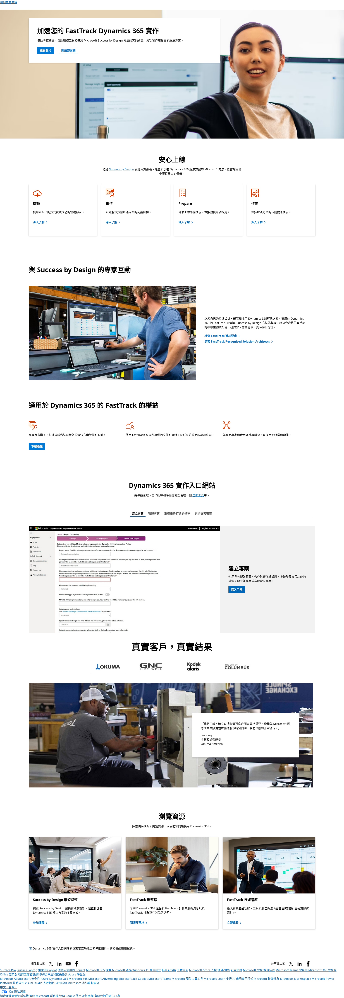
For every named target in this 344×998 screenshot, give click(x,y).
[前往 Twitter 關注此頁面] (51, 963)
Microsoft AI (8, 979)
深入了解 (38, 222)
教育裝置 (269, 970)
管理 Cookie (67, 996)
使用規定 (81, 996)
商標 (91, 996)
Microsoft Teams (159, 979)
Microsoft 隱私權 (79, 983)
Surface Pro (8, 970)
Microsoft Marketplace (295, 979)
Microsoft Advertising (103, 979)
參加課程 (38, 923)
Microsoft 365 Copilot (133, 979)
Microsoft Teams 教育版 (292, 970)
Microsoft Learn (214, 979)
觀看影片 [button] (45, 50)
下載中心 (182, 970)
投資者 (95, 983)
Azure (45, 979)
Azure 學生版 (76, 974)
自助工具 (198, 495)
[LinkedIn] (59, 963)
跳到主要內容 (8, 2)
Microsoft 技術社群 (266, 979)
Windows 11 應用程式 (146, 970)
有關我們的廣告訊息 (107, 996)
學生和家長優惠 (57, 974)
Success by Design (121, 169)
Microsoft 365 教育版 (322, 970)
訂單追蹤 (236, 970)
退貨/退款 (224, 970)
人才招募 (49, 983)
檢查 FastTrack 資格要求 (220, 336)
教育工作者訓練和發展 (32, 974)
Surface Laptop (27, 970)
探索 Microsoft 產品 (119, 970)
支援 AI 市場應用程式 (239, 979)
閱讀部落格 (68, 50)
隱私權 (54, 996)
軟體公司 (18, 983)
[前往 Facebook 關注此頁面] (77, 963)
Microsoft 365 (95, 970)
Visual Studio (33, 983)
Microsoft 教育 (253, 970)
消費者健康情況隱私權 (14, 996)
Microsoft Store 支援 (203, 970)
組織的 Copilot (47, 970)
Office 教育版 (8, 974)
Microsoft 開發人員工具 (187, 979)
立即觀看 (232, 923)
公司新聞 (61, 983)
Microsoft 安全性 (28, 979)
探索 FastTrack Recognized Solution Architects (237, 341)
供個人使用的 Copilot (71, 970)
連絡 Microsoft (39, 996)
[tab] (138, 513)
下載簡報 (37, 446)
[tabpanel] (172, 579)
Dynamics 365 (58, 979)
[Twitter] (291, 963)
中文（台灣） (8, 987)
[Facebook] (308, 963)
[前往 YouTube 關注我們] (68, 963)
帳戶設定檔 (169, 970)
